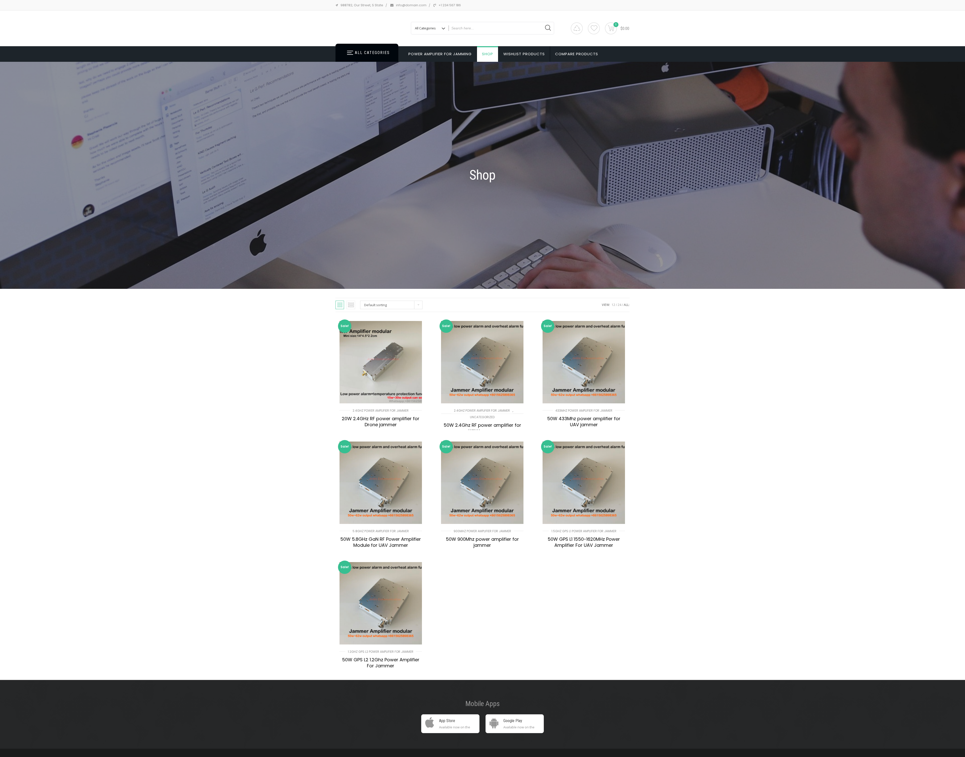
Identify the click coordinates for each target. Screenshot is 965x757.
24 (619, 305)
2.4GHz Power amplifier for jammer (381, 410)
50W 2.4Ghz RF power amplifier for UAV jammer (482, 428)
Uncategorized (482, 417)
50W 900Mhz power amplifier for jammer (482, 542)
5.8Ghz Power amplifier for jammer (381, 531)
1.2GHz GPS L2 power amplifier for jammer (380, 652)
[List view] (351, 305)
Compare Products (576, 54)
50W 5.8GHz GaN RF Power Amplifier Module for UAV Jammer (380, 542)
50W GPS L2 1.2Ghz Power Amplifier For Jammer (380, 663)
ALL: (627, 305)
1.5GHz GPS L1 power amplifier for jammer (583, 531)
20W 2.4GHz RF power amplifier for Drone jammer (380, 421)
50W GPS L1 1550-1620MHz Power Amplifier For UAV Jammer (584, 542)
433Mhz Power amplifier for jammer (583, 410)
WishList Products (524, 54)
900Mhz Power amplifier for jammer (482, 531)
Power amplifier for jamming (440, 54)
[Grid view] (339, 305)
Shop (487, 54)
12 (613, 305)
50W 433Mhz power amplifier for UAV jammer (583, 421)
